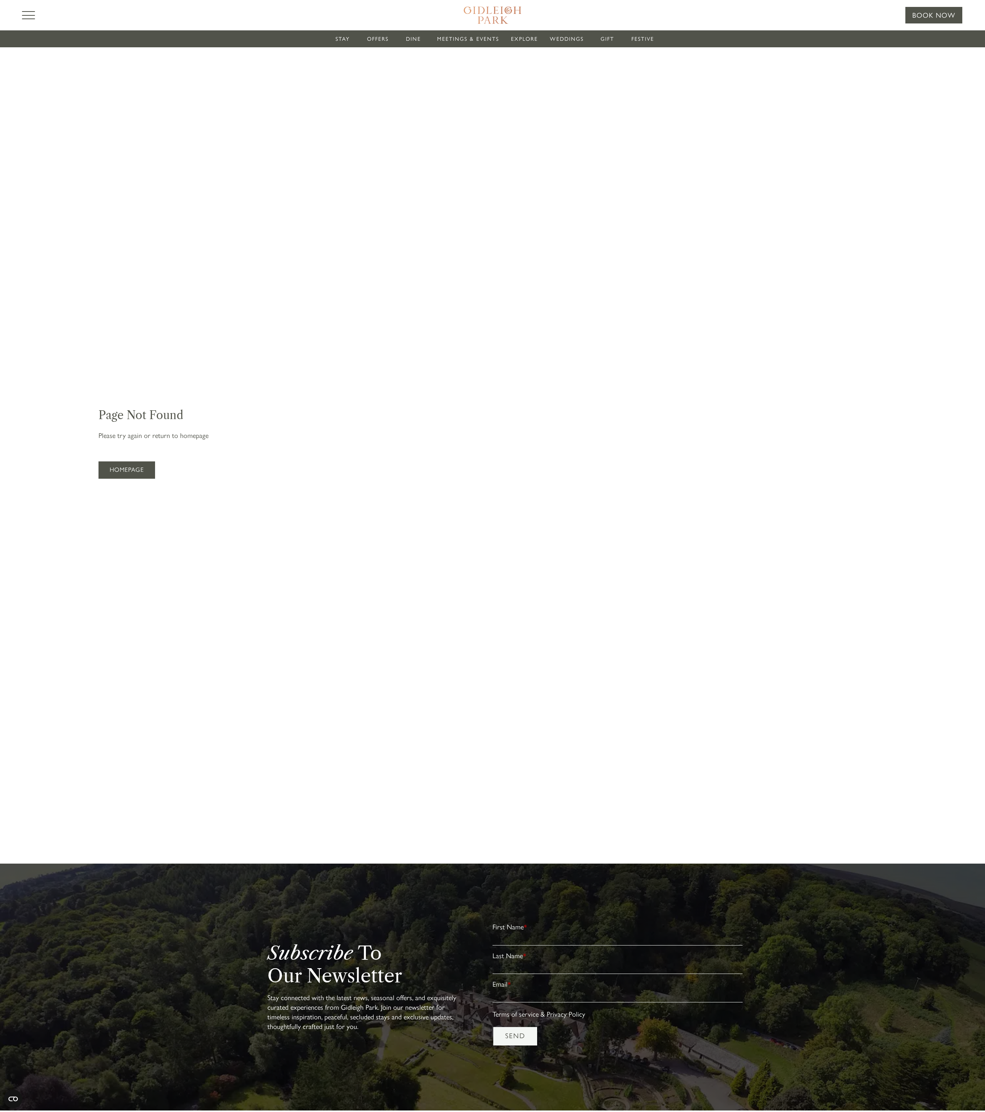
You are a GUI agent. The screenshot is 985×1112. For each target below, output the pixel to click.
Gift (607, 39)
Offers (378, 39)
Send (515, 1036)
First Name (509, 927)
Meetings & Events (468, 39)
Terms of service (515, 1014)
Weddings (567, 39)
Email (501, 984)
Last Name (509, 956)
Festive (642, 39)
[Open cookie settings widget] (13, 1099)
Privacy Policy (566, 1014)
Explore (524, 39)
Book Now (933, 15)
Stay (343, 39)
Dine (413, 39)
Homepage (127, 469)
